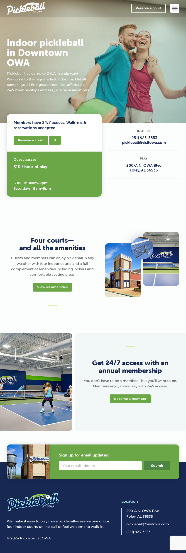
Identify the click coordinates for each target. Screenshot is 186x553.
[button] (174, 8)
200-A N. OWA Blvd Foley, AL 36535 (144, 168)
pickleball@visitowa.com (144, 142)
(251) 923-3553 (143, 137)
